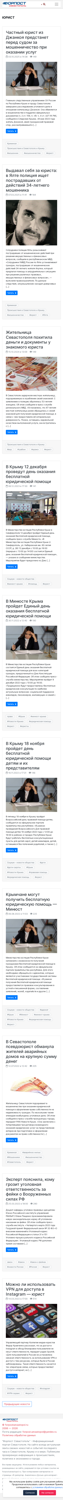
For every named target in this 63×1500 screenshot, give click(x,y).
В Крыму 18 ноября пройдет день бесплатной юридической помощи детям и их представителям (28, 755)
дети (43, 862)
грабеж (22, 449)
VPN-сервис (14, 1393)
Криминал (12, 143)
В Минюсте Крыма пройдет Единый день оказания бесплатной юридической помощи (28, 608)
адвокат (44, 1010)
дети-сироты (14, 867)
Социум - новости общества (20, 579)
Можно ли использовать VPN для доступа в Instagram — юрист (30, 1289)
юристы (25, 726)
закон (9, 1262)
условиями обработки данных (47, 1487)
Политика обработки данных (19, 1435)
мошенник (13, 153)
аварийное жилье (32, 1152)
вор (10, 449)
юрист (50, 153)
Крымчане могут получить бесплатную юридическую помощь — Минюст (31, 902)
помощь (33, 584)
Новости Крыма (15, 721)
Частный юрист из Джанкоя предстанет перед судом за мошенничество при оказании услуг (27, 42)
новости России (15, 1267)
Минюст (24, 1014)
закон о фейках (39, 1262)
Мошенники (14, 1157)
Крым (22, 716)
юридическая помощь (40, 721)
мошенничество (33, 153)
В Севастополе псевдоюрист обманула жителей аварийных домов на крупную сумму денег (31, 1051)
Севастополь (14, 1162)
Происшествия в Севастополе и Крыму (25, 148)
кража (35, 449)
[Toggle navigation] (56, 4)
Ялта (46, 315)
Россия (33, 1267)
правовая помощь (38, 872)
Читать (11, 131)
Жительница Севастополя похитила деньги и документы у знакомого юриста (29, 340)
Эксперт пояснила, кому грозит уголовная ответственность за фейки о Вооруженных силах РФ (30, 1189)
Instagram (45, 1388)
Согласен (30, 1492)
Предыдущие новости (17, 1404)
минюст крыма (15, 584)
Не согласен (47, 1492)
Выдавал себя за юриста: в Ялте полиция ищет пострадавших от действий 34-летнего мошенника (31, 180)
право (10, 716)
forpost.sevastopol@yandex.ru (40, 1431)
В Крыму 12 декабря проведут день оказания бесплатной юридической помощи (30, 474)
